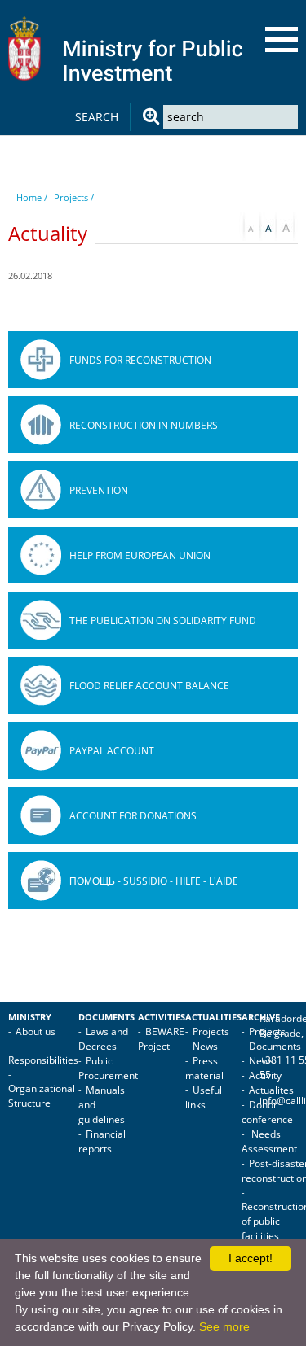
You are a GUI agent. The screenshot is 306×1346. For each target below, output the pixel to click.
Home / (31, 197)
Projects (211, 1031)
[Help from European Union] (40, 555)
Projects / (74, 197)
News (205, 1046)
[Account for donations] (40, 815)
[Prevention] (40, 490)
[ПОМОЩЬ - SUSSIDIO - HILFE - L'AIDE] (40, 880)
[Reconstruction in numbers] (40, 424)
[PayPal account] (40, 750)
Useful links (203, 1097)
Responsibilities (43, 1060)
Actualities (213, 1017)
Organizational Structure (41, 1096)
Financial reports (102, 1141)
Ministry (29, 1017)
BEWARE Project (161, 1039)
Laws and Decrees (103, 1039)
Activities (161, 1017)
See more (224, 1326)
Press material (204, 1068)
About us (35, 1031)
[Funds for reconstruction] (40, 359)
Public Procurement (108, 1068)
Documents (106, 1017)
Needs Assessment (269, 1141)
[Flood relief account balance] (40, 685)
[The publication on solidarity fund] (40, 620)
